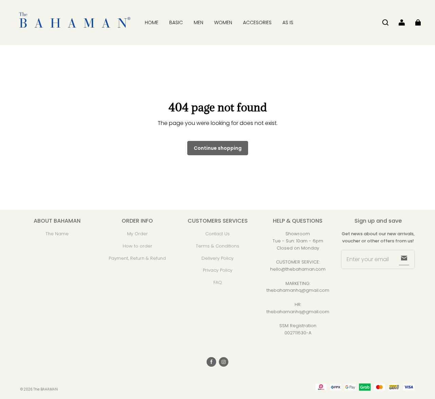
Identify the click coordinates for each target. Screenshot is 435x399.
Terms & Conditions (217, 246)
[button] (385, 22)
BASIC (176, 22)
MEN (198, 22)
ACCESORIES (257, 22)
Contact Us (217, 233)
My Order (137, 233)
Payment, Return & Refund (137, 258)
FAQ (217, 282)
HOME (151, 22)
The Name (57, 233)
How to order (137, 246)
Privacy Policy (217, 270)
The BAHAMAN (45, 389)
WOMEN (223, 22)
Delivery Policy (217, 258)
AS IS (287, 22)
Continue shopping (218, 148)
